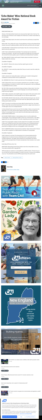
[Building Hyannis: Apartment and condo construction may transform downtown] (21, 341)
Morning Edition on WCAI (17, 157)
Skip (21, 416)
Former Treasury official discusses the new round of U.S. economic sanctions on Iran (17, 374)
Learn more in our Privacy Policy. (26, 413)
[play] (3, 5)
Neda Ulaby (7, 22)
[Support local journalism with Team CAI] (21, 187)
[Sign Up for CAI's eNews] (21, 263)
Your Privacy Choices (30, 416)
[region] (20, 408)
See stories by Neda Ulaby (13, 169)
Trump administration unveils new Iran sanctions (10, 366)
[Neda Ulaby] (3, 168)
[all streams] (40, 5)
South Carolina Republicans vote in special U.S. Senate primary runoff (14, 383)
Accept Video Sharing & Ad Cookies (9, 416)
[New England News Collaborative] (21, 305)
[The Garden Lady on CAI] (21, 221)
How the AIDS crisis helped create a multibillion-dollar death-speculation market (24, 359)
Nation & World (7, 157)
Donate (37, 1)
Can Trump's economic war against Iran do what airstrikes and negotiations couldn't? (25, 391)
